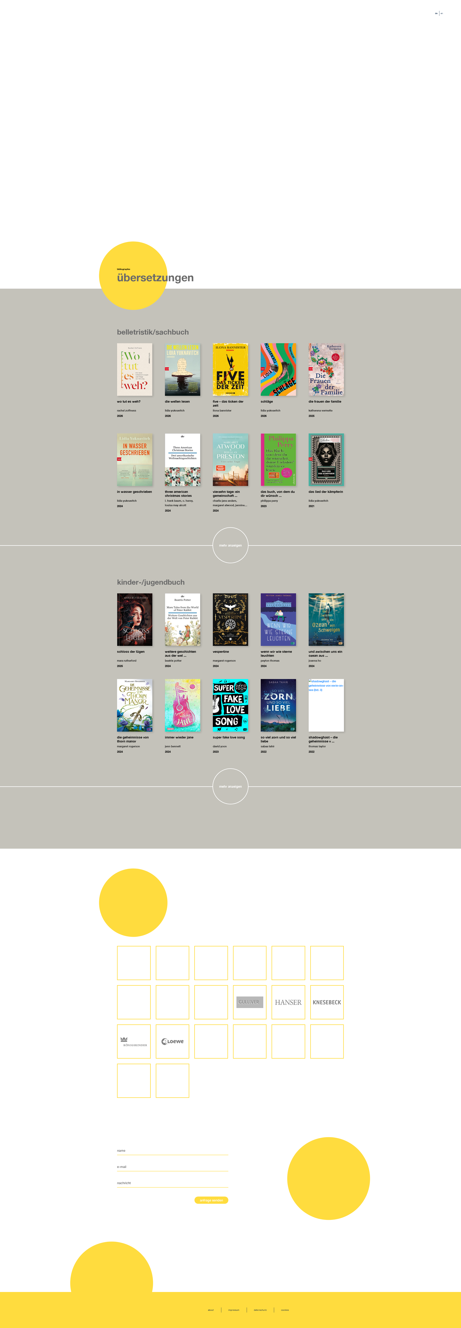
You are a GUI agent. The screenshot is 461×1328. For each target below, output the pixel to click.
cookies (285, 1310)
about (211, 1310)
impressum (234, 1310)
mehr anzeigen (230, 545)
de (436, 13)
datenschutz (260, 1310)
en (442, 13)
